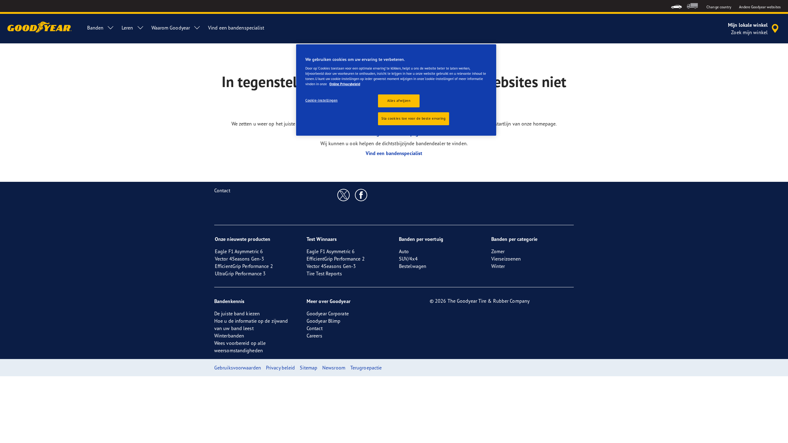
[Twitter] (343, 195)
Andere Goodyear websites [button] (760, 7)
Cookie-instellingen (321, 100)
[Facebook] (361, 195)
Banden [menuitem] (95, 28)
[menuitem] (676, 6)
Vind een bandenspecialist (394, 153)
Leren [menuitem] (127, 28)
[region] (396, 90)
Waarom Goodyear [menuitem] (170, 28)
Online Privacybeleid (344, 84)
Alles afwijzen (399, 100)
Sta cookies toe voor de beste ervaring (413, 118)
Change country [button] (718, 7)
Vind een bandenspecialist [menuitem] (236, 28)
